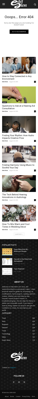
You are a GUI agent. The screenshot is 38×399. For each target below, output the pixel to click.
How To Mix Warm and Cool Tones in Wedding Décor (16, 225)
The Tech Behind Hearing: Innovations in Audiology (14, 195)
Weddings (5, 220)
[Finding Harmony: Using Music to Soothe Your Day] (19, 154)
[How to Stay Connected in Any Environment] (19, 65)
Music (4, 132)
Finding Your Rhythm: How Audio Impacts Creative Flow (18, 136)
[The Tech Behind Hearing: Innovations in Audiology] (19, 183)
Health (4, 102)
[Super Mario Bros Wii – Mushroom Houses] (7, 251)
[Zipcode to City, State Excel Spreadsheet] (7, 261)
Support (13, 367)
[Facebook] (14, 382)
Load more (18, 234)
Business (5, 72)
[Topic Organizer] (7, 271)
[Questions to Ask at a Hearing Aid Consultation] (19, 94)
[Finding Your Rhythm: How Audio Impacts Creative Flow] (19, 124)
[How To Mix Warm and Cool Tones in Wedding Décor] (19, 213)
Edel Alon (5, 81)
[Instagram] (19, 382)
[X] (24, 382)
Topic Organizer (19, 269)
